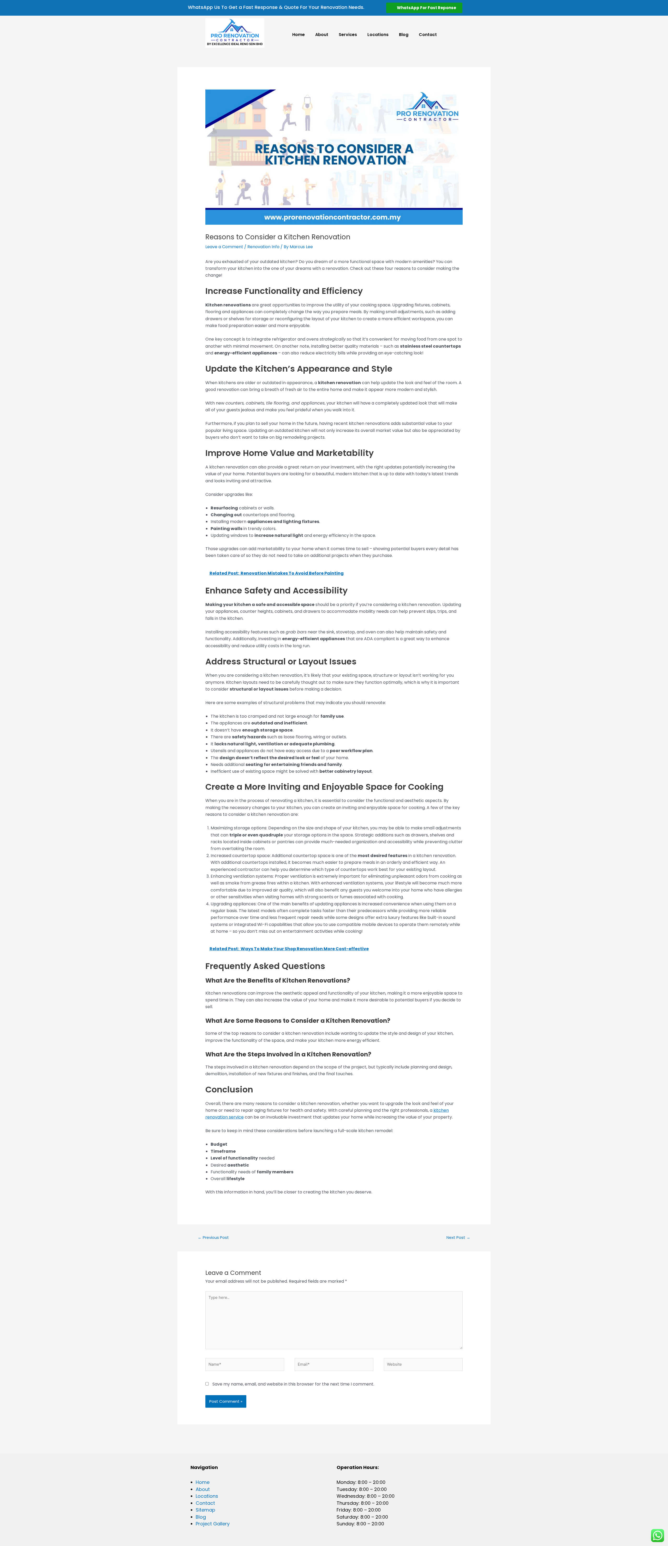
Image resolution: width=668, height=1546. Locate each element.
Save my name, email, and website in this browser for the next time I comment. (293, 1384)
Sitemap (205, 1510)
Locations (378, 35)
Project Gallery (213, 1523)
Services (348, 35)
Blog (403, 35)
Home (298, 35)
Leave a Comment (224, 247)
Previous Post (213, 1237)
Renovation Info (263, 247)
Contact (428, 35)
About (321, 35)
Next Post (458, 1237)
